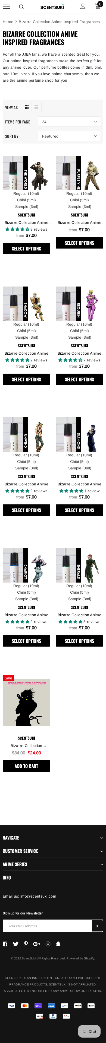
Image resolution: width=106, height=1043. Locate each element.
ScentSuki (26, 215)
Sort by (11, 136)
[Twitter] (15, 944)
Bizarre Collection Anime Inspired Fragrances (59, 22)
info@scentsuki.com (38, 896)
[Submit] (97, 925)
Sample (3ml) (26, 206)
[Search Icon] (21, 6)
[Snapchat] (58, 944)
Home (8, 22)
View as (11, 107)
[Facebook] (5, 944)
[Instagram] (48, 944)
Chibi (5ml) (26, 200)
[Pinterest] (26, 944)
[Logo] (52, 6)
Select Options (26, 248)
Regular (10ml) (26, 193)
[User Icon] (83, 7)
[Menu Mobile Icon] (6, 7)
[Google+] (36, 944)
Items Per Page (17, 122)
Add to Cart (26, 766)
